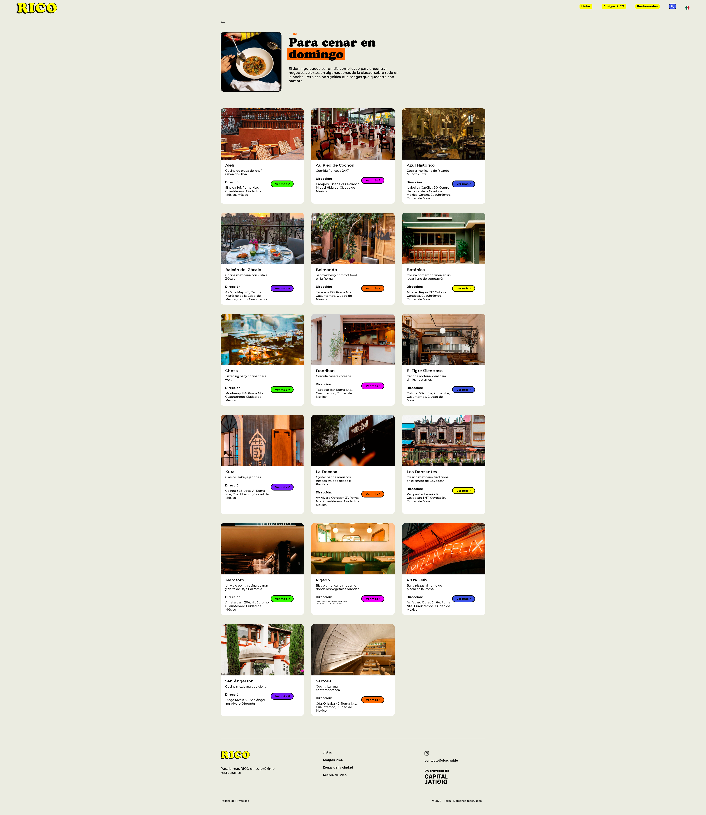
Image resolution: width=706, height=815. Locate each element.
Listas (586, 6)
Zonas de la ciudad (338, 767)
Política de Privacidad (235, 801)
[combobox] (687, 8)
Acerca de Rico (335, 775)
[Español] (687, 7)
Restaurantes (647, 6)
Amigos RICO (613, 6)
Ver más (281, 184)
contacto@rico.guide (441, 760)
